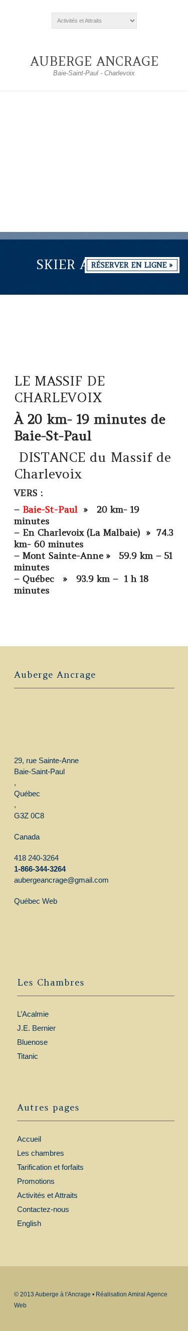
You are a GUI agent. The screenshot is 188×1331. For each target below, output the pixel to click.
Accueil (29, 1139)
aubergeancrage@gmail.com (61, 880)
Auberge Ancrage (94, 61)
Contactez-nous (43, 1209)
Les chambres (40, 1153)
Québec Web (35, 901)
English (29, 1223)
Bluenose (32, 1042)
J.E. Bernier (36, 1028)
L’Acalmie (33, 1014)
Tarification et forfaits (50, 1167)
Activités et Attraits (47, 1195)
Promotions (36, 1181)
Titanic (27, 1056)
